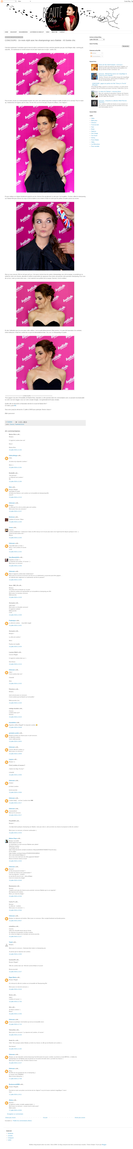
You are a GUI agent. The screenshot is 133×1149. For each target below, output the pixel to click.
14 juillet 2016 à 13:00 (15, 954)
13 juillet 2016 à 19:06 (15, 792)
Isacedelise (12, 722)
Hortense (12, 517)
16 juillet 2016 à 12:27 (15, 1063)
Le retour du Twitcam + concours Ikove (110, 91)
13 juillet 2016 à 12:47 (15, 511)
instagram (11, 1137)
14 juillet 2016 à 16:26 (15, 989)
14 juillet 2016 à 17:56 (15, 1001)
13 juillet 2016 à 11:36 (15, 450)
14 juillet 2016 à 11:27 (15, 936)
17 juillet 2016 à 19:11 (15, 1094)
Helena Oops (13, 838)
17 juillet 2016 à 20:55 (15, 1110)
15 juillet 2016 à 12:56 (15, 1013)
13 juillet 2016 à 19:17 (15, 803)
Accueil (45, 1117)
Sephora (93, 131)
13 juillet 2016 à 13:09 (15, 579)
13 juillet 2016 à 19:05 (15, 775)
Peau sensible (95, 146)
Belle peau (94, 120)
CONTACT (62, 32)
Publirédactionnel (19, 424)
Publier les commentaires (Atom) (22, 1120)
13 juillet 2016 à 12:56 (15, 565)
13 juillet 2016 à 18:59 (15, 753)
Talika (92, 142)
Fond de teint (95, 124)
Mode (92, 129)
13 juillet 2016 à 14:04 (15, 646)
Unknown (12, 503)
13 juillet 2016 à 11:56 (15, 467)
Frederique (12, 620)
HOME (6, 32)
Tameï (11, 942)
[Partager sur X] (23, 422)
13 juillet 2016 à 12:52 (15, 551)
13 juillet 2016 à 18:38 (15, 727)
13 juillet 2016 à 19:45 (15, 861)
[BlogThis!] (21, 422)
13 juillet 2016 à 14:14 (15, 664)
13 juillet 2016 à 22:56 (15, 896)
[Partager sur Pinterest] (26, 422)
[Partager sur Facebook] (24, 422)
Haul (92, 127)
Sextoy (93, 137)
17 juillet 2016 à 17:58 (15, 1078)
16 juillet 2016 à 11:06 (15, 1049)
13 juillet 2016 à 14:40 (15, 703)
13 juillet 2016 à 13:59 (15, 615)
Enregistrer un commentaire (15, 1114)
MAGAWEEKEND (23, 32)
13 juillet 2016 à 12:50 (15, 522)
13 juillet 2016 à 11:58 (15, 481)
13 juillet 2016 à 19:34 (15, 832)
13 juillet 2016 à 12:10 (15, 497)
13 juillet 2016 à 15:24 (15, 717)
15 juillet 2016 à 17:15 (15, 1024)
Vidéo (92, 118)
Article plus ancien (80, 1117)
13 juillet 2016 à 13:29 (15, 597)
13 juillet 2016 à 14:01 (15, 625)
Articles (94, 53)
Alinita (11, 1100)
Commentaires (96, 56)
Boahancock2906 (14, 1084)
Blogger (104, 1144)
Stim (10, 487)
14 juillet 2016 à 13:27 (15, 971)
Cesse (11, 527)
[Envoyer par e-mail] (19, 422)
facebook (10, 1133)
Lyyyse (11, 759)
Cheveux (12, 424)
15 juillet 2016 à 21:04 (15, 1034)
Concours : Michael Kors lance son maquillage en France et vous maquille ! (113, 74)
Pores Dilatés (95, 140)
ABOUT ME (54, 32)
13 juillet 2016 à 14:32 (15, 683)
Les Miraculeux (95, 144)
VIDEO (47, 32)
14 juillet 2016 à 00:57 (15, 920)
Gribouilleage (13, 455)
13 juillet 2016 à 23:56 (15, 910)
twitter (9, 1140)
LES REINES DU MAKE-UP (37, 32)
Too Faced (94, 135)
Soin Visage (94, 133)
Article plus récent (10, 1117)
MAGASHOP (13, 32)
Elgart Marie (12, 977)
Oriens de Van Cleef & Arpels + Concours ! (111, 64)
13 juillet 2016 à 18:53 (15, 741)
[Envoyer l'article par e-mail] (16, 422)
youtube (10, 1135)
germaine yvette (14, 733)
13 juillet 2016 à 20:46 (15, 880)
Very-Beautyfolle (14, 557)
